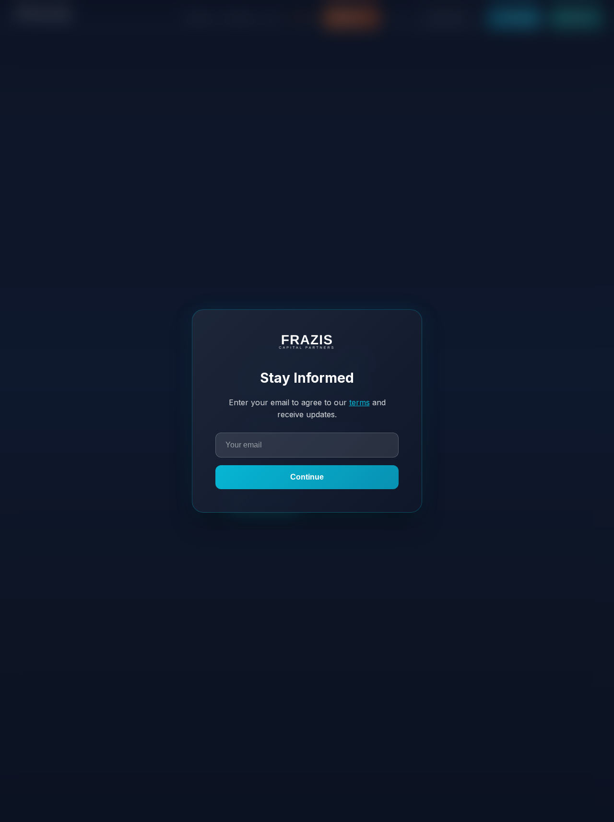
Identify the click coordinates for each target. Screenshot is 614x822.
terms (359, 402)
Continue (307, 477)
